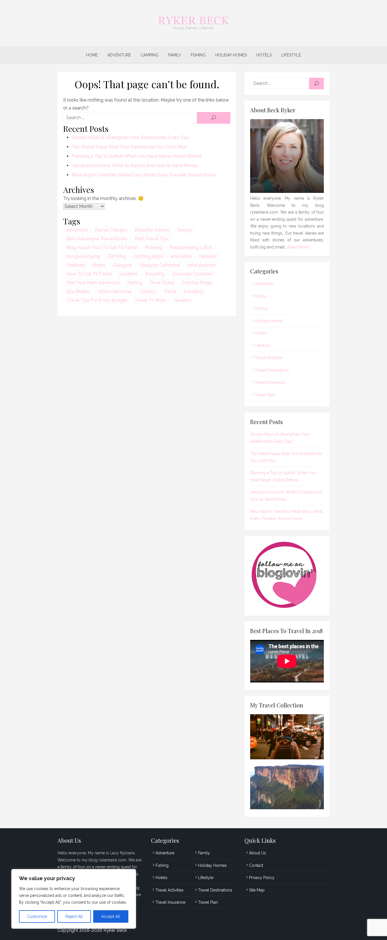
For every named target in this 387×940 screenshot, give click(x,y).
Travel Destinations (272, 370)
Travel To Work (150, 300)
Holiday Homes (231, 55)
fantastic (208, 256)
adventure (77, 230)
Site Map (257, 890)
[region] (73, 899)
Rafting (135, 282)
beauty (185, 230)
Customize (37, 916)
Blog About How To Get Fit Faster (101, 247)
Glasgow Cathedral (159, 265)
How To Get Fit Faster (89, 274)
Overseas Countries (192, 274)
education (181, 256)
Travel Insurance (269, 382)
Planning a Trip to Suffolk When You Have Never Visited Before (137, 156)
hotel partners (201, 265)
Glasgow (122, 265)
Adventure (119, 55)
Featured (75, 265)
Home (92, 55)
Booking (153, 247)
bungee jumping (83, 256)
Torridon (147, 291)
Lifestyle (291, 55)
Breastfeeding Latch (190, 247)
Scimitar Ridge (197, 282)
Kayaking (155, 274)
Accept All (110, 916)
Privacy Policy (262, 877)
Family (174, 55)
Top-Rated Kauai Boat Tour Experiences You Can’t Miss (129, 146)
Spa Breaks (78, 291)
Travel (170, 291)
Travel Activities (269, 357)
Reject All (74, 916)
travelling (193, 291)
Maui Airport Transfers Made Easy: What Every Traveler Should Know (144, 175)
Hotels (264, 55)
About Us (257, 853)
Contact (256, 865)
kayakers (129, 274)
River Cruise (162, 282)
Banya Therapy (111, 230)
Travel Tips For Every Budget (96, 300)
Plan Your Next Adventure (93, 282)
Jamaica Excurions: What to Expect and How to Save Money (135, 165)
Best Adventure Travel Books (96, 238)
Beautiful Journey (152, 230)
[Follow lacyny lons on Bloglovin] (287, 606)
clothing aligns (148, 256)
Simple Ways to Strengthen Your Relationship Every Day (130, 137)
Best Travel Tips (152, 238)
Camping (149, 55)
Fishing (198, 55)
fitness (99, 265)
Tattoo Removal (114, 291)
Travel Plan (265, 395)
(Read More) (298, 247)
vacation (182, 300)
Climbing (116, 256)
